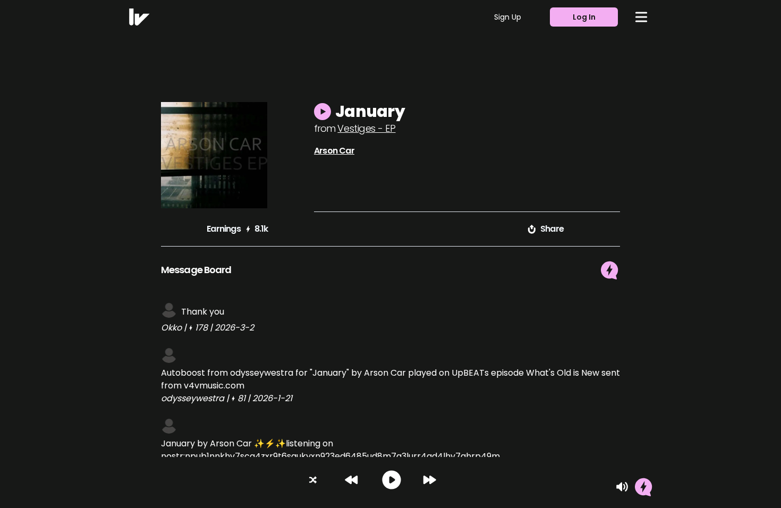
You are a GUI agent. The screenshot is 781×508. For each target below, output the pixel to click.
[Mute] (622, 486)
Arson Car (334, 151)
